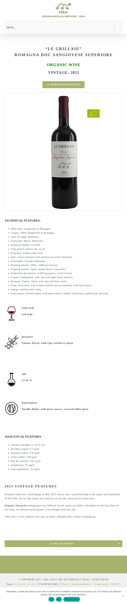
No (58, 599)
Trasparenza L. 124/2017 (107, 584)
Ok (51, 599)
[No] (123, 595)
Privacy (64, 584)
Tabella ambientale (81, 584)
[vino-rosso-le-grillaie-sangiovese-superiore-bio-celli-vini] (63, 94)
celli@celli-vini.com (25, 584)
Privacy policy (72, 599)
